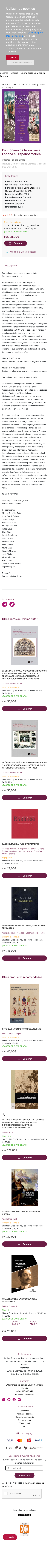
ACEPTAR (12, 58)
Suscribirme (24, 1475)
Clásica (14, 73)
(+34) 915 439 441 (24, 1391)
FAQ (24, 1426)
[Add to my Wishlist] (7, 252)
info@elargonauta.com (24, 1394)
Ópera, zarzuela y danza (33, 73)
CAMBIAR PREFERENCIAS (20, 62)
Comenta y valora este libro (26, 215)
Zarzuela (4, 76)
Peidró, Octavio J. (9, 1306)
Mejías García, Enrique (11, 1033)
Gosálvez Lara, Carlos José (21, 851)
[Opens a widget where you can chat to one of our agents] (10, 1537)
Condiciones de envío (24, 1417)
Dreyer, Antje (7, 1132)
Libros (5, 73)
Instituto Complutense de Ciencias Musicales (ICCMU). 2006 (24, 165)
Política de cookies (25, 1414)
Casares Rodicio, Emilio (12, 683)
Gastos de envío (24, 1420)
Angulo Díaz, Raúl (9, 1219)
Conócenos (24, 1410)
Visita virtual (24, 1423)
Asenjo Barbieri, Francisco (13, 933)
